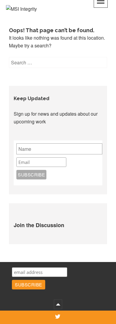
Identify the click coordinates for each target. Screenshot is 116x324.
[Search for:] (58, 62)
